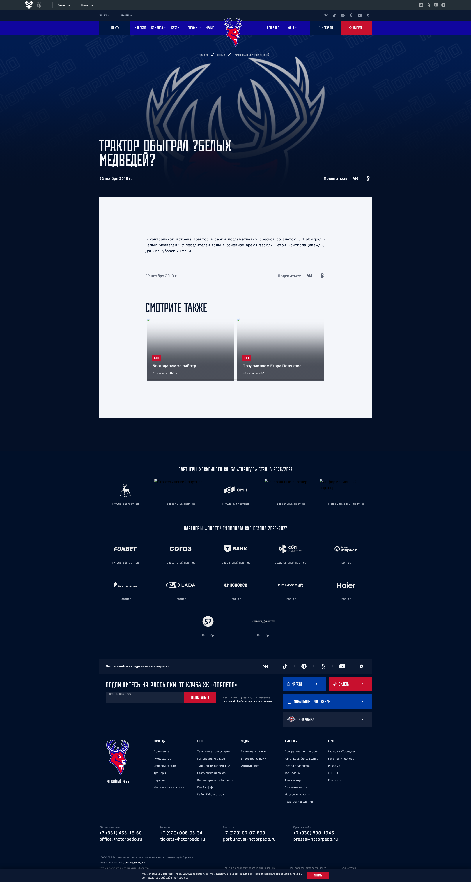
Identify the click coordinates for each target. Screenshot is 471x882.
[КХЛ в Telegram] (443, 5)
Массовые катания (297, 794)
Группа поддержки (297, 765)
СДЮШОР (334, 772)
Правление (161, 751)
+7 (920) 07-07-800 (244, 832)
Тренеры (160, 772)
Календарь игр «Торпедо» (215, 780)
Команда (159, 741)
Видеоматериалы (253, 751)
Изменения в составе (169, 787)
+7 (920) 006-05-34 (181, 832)
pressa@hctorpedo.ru (315, 839)
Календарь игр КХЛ (211, 758)
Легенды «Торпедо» (342, 758)
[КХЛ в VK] (421, 5)
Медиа (245, 741)
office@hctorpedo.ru (120, 839)
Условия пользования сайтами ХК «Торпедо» (124, 868)
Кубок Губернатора (210, 794)
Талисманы (292, 772)
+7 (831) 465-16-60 (120, 832)
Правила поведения (298, 801)
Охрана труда (348, 867)
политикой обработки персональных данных (248, 701)
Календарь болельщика (301, 758)
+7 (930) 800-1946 (313, 832)
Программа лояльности (301, 751)
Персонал (160, 780)
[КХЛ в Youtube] (436, 5)
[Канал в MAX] (368, 15)
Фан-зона (290, 741)
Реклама (334, 765)
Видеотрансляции (253, 758)
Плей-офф (205, 787)
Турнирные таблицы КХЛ (215, 765)
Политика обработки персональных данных (249, 867)
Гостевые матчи (296, 787)
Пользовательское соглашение (307, 867)
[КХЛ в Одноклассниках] (428, 5)
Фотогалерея (250, 765)
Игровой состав (165, 765)
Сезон (201, 741)
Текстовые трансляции (213, 751)
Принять (318, 875)
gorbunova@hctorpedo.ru (249, 839)
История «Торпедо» (341, 751)
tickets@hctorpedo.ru (182, 839)
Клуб (331, 741)
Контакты (335, 780)
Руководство (162, 758)
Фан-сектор (292, 780)
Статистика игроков (211, 772)
